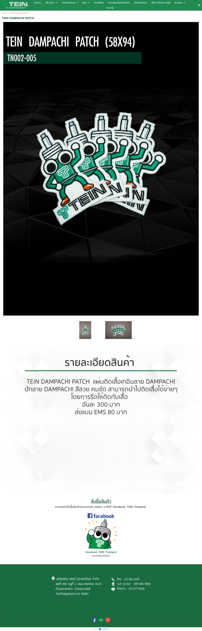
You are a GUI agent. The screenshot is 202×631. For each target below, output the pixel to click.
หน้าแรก (5, 13)
